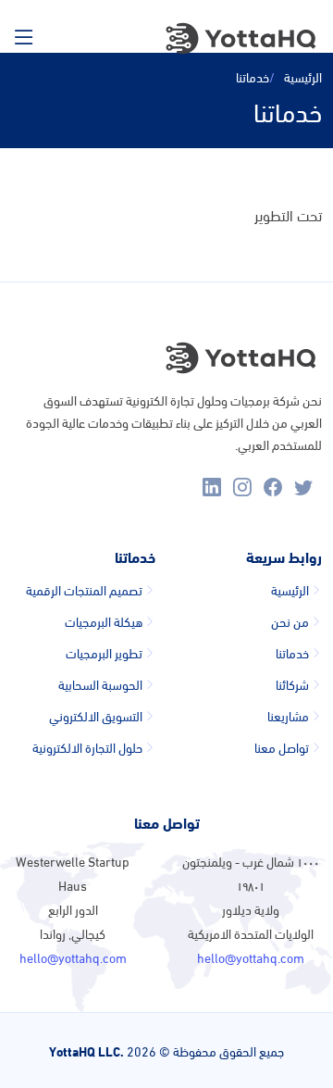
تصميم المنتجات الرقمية (84, 589)
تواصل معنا (281, 747)
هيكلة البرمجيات (103, 621)
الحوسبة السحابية (100, 684)
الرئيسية (303, 76)
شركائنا (292, 684)
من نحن (290, 621)
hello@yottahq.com (250, 957)
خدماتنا (292, 652)
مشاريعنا (288, 715)
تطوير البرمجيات (104, 652)
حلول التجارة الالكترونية (87, 747)
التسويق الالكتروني (95, 715)
